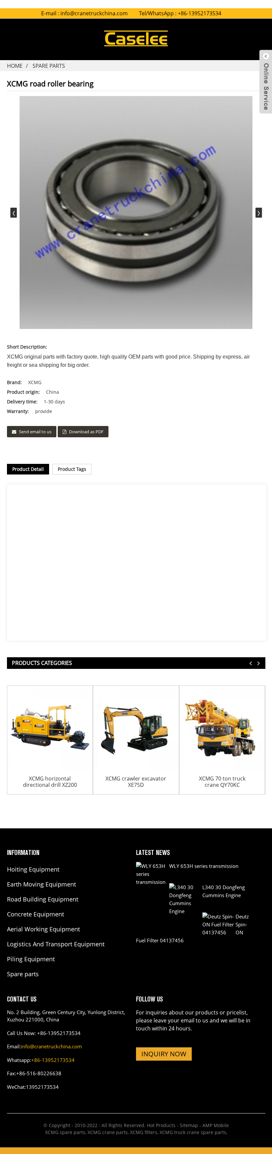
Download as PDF (86, 432)
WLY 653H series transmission (203, 866)
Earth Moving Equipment (41, 884)
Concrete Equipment (35, 914)
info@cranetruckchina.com (94, 13)
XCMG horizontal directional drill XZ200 (50, 782)
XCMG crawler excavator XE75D (135, 782)
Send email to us (35, 432)
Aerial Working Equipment (43, 929)
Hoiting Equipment (33, 869)
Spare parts (49, 65)
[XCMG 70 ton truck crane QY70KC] (222, 729)
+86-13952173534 (53, 1060)
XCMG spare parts (65, 1132)
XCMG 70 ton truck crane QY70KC (222, 782)
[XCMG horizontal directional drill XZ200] (50, 729)
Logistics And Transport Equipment (55, 944)
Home (15, 65)
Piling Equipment (31, 959)
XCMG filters (143, 1132)
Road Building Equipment (42, 899)
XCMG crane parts (108, 1132)
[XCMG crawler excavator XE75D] (136, 729)
